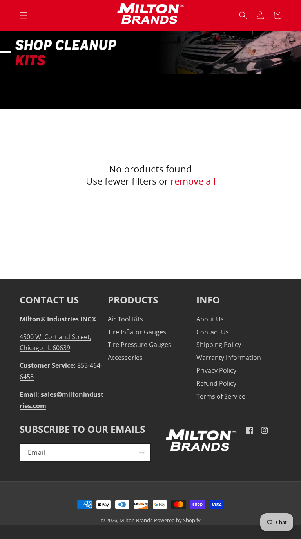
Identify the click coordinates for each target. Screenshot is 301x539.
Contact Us (212, 332)
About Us (210, 319)
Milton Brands (136, 520)
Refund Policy (216, 383)
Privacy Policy (216, 370)
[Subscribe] (141, 452)
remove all (193, 181)
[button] (23, 15)
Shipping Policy (218, 344)
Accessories (125, 357)
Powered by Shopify (177, 520)
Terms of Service (220, 396)
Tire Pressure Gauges (139, 344)
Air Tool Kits (125, 319)
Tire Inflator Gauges (137, 332)
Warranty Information (228, 357)
